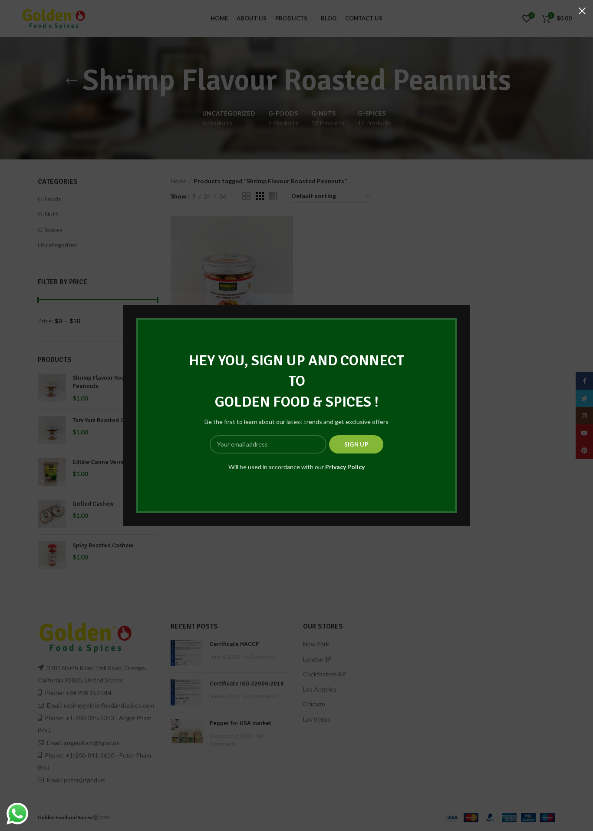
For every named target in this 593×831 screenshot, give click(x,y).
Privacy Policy (345, 466)
